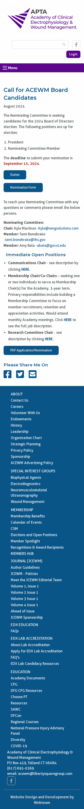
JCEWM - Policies (24, 574)
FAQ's (15, 657)
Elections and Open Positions (34, 535)
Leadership (19, 431)
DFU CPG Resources (26, 691)
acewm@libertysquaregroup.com (45, 774)
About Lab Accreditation (30, 645)
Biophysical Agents (26, 477)
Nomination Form (23, 187)
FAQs (15, 631)
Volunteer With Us (25, 413)
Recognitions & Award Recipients (37, 547)
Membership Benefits (28, 516)
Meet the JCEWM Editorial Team (36, 580)
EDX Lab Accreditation (31, 638)
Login (73, 54)
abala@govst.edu (51, 245)
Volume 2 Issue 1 (24, 592)
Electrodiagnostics (25, 484)
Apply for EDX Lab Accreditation (36, 651)
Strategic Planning (26, 444)
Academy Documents (28, 678)
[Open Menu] (5, 68)
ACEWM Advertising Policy (32, 463)
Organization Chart (26, 438)
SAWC (16, 709)
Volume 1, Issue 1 (25, 586)
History (16, 425)
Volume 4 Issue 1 (24, 605)
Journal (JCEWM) (26, 561)
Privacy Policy (22, 450)
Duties (14, 174)
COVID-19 (19, 746)
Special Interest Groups (33, 471)
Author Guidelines (25, 567)
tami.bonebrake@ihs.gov (25, 240)
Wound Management (27, 502)
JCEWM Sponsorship (27, 617)
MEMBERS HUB (22, 554)
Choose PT (19, 697)
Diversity (18, 740)
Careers (17, 406)
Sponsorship (20, 456)
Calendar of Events (26, 522)
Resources (19, 703)
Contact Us (19, 400)
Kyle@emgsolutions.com (58, 228)
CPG (14, 684)
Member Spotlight (25, 541)
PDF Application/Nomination (31, 350)
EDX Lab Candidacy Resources (35, 664)
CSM (14, 529)
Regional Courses (25, 722)
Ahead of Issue (22, 611)
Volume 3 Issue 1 (24, 599)
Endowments (21, 419)
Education (20, 672)
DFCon (16, 716)
